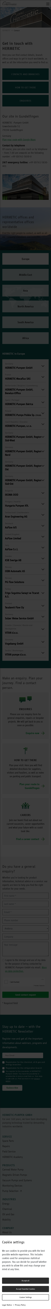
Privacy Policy (20, 1305)
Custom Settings (25, 1297)
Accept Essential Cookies (25, 1289)
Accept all (25, 1281)
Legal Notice (7, 1305)
